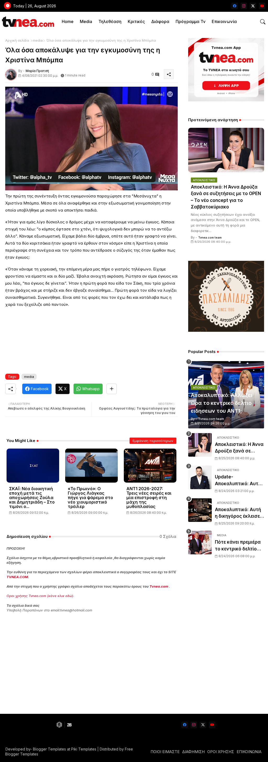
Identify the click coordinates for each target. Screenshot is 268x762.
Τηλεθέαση (109, 21)
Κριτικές (136, 21)
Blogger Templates (49, 749)
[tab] (68, 21)
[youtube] (262, 6)
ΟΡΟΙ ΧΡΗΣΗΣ (220, 751)
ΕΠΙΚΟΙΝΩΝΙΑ (249, 751)
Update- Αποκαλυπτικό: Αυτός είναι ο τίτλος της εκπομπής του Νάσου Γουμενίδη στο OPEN (239, 480)
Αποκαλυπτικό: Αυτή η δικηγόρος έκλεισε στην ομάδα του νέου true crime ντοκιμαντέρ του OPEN (239, 513)
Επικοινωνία (224, 21)
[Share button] (112, 389)
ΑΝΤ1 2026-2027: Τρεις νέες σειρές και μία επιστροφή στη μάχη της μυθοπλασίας (148, 498)
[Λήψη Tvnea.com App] (226, 69)
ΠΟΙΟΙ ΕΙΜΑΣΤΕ (165, 751)
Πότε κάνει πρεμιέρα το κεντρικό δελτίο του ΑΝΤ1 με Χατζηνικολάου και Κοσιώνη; (238, 545)
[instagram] (244, 6)
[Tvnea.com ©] (27, 21)
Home (68, 21)
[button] (263, 21)
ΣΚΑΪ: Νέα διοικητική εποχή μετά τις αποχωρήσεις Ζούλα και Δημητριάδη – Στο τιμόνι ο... (32, 498)
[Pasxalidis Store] (226, 330)
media (38, 40)
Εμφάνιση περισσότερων (153, 441)
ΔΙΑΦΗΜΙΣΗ (193, 751)
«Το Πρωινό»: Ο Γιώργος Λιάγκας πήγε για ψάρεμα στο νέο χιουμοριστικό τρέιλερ (90, 498)
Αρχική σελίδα (17, 40)
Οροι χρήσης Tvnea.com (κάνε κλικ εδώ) (40, 596)
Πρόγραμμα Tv (190, 21)
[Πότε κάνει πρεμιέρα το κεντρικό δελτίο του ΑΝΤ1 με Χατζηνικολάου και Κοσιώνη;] (200, 542)
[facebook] (234, 6)
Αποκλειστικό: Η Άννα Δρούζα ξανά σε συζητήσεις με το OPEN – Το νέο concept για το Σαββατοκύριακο (226, 197)
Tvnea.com (158, 586)
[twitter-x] (253, 6)
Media (86, 21)
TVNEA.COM (17, 577)
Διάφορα (160, 21)
